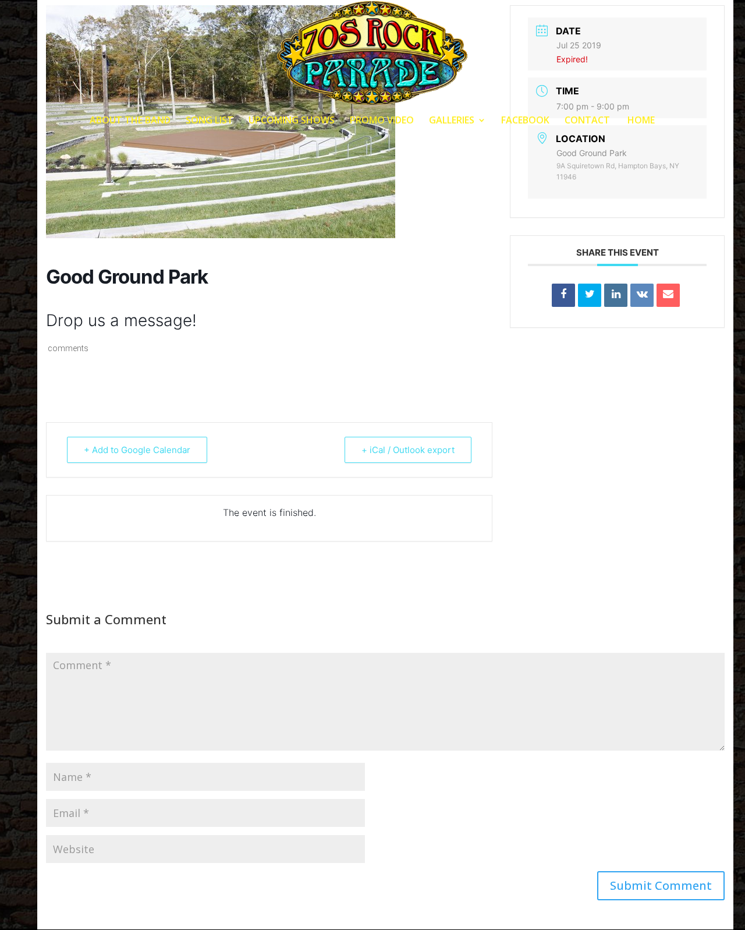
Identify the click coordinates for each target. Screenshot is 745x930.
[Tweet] (589, 295)
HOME (640, 121)
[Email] (668, 295)
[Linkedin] (615, 295)
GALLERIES (451, 121)
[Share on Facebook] (563, 295)
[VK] (642, 295)
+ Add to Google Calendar (137, 449)
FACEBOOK (525, 121)
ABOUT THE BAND (130, 121)
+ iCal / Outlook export (408, 449)
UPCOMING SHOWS (292, 121)
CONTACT (587, 121)
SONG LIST (209, 121)
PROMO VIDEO (382, 121)
